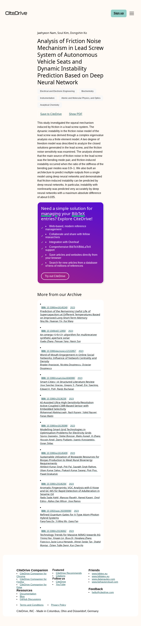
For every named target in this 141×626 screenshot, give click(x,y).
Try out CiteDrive (55, 276)
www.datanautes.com (103, 579)
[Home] (21, 13)
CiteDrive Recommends (69, 573)
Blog (22, 596)
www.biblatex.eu (100, 576)
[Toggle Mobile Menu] (131, 13)
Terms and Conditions (32, 604)
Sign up (119, 13)
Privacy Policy (58, 604)
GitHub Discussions (30, 599)
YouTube (61, 584)
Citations (60, 575)
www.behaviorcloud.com (105, 581)
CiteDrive (61, 581)
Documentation (28, 593)
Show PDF (75, 114)
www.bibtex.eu (99, 573)
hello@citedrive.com (103, 592)
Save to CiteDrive (51, 114)
